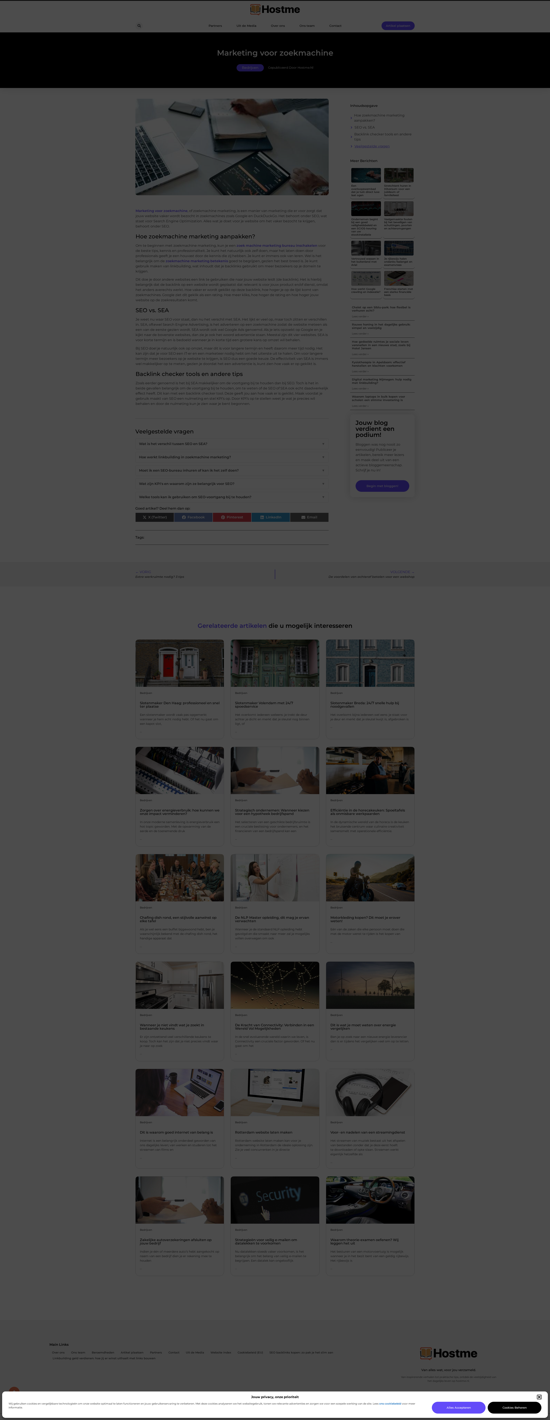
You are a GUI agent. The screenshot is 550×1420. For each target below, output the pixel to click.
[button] (539, 1397)
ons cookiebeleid (390, 1403)
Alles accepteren (459, 1407)
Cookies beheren (515, 1407)
